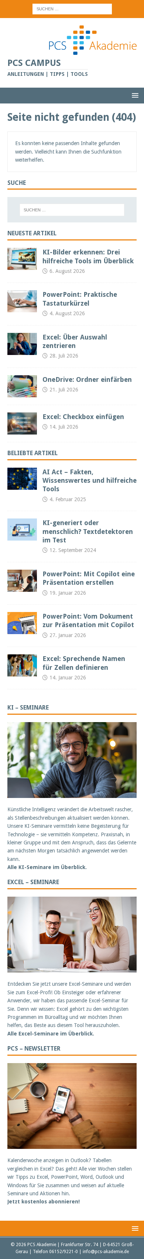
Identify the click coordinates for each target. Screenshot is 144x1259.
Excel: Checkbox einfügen (83, 417)
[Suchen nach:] (72, 8)
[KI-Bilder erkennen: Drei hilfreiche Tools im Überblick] (22, 259)
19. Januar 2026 (67, 593)
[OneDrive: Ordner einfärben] (22, 386)
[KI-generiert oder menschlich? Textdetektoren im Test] (22, 529)
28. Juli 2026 (63, 356)
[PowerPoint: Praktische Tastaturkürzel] (22, 301)
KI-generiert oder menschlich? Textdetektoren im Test (87, 531)
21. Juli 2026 (63, 390)
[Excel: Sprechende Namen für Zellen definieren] (22, 665)
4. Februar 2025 (67, 499)
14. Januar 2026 (67, 678)
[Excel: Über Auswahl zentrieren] (22, 344)
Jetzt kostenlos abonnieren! (43, 1202)
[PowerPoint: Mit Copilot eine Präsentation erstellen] (22, 581)
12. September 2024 (72, 550)
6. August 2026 (67, 271)
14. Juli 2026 (63, 427)
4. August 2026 (67, 313)
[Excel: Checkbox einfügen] (22, 423)
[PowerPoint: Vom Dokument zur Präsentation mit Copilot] (22, 623)
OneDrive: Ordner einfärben (87, 379)
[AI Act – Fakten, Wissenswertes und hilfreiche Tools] (22, 479)
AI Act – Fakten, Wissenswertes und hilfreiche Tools (89, 480)
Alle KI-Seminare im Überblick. (47, 867)
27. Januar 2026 (67, 635)
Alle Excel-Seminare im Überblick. (50, 1034)
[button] (134, 95)
